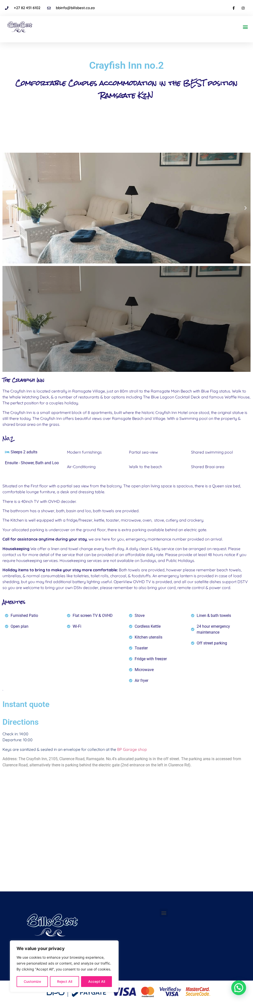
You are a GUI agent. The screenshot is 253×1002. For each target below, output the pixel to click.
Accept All (96, 981)
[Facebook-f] (233, 8)
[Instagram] (243, 8)
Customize (32, 981)
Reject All (64, 981)
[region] (64, 966)
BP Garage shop (132, 749)
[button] (245, 27)
